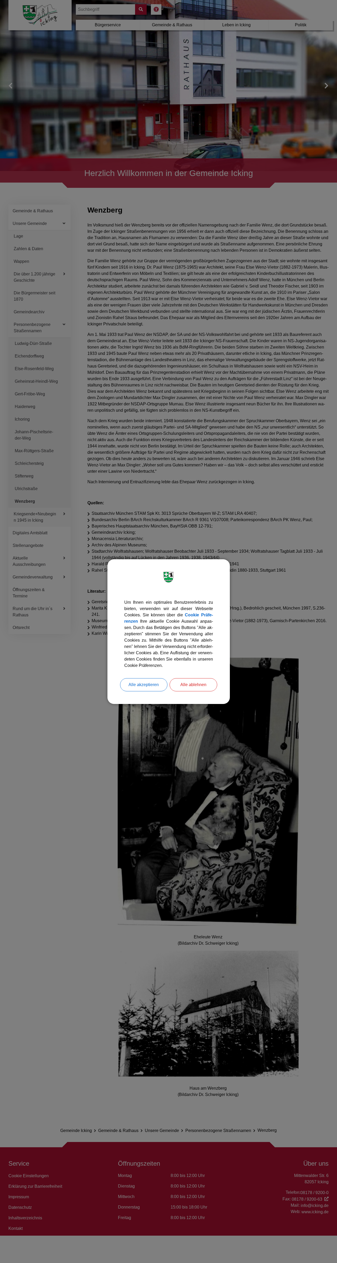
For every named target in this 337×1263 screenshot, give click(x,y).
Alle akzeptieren (143, 684)
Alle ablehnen (193, 684)
